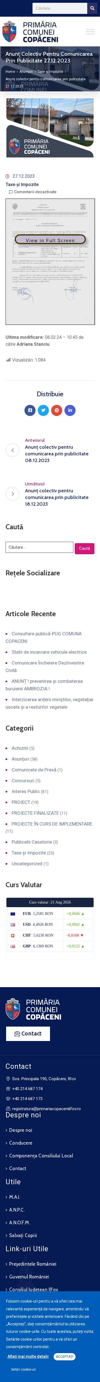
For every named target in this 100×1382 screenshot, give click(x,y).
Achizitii (20, 748)
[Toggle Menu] (90, 31)
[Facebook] (30, 410)
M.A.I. (14, 1197)
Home (10, 72)
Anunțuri (26, 72)
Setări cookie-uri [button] (23, 1369)
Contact (17, 1168)
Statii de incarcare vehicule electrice (49, 652)
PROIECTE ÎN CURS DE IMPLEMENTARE (52, 824)
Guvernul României (29, 1277)
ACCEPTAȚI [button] (64, 1357)
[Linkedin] (70, 410)
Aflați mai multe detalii (28, 1356)
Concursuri (23, 780)
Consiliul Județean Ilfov (33, 1289)
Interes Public (26, 791)
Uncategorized (27, 863)
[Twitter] (43, 410)
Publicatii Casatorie (32, 842)
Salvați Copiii (23, 1235)
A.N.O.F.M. (19, 1222)
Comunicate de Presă (34, 769)
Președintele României (32, 1264)
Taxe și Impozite (50, 72)
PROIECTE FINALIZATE (35, 813)
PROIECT (21, 802)
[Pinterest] (56, 410)
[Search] (92, 8)
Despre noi (20, 1130)
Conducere (20, 1143)
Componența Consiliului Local (41, 1155)
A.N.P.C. (17, 1210)
